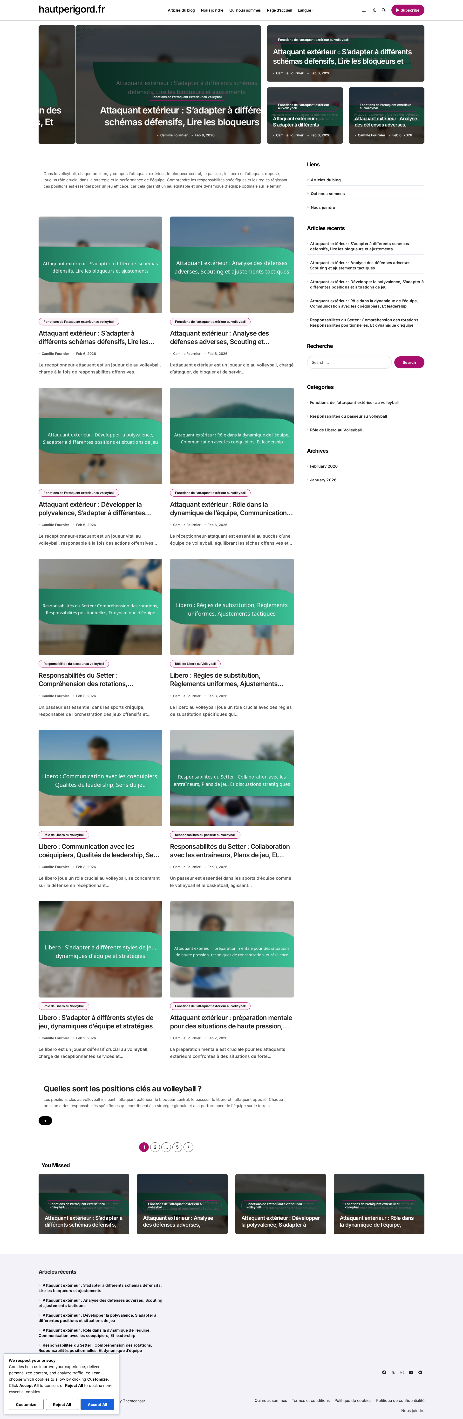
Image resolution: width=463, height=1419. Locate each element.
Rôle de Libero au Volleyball (195, 664)
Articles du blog (181, 10)
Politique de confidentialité (400, 1400)
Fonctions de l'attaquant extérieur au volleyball (150, 97)
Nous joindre (212, 10)
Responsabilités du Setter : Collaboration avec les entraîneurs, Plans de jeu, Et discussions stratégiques (230, 855)
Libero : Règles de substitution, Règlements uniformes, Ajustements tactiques (224, 683)
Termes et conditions (311, 1400)
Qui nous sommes (245, 10)
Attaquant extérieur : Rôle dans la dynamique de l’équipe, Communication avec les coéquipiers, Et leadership (228, 512)
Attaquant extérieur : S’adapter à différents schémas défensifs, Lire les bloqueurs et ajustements (150, 122)
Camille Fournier (137, 135)
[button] (253, 85)
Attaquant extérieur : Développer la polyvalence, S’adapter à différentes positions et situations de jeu (92, 512)
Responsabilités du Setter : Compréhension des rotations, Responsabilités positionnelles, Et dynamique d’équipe (365, 322)
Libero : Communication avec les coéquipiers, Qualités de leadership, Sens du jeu (100, 855)
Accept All (97, 1404)
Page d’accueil (279, 10)
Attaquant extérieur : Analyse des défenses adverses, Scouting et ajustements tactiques (219, 341)
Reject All (62, 1404)
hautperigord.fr (72, 9)
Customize (26, 1404)
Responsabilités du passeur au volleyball (74, 664)
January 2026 (323, 480)
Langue (304, 10)
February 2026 (324, 466)
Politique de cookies (352, 1400)
